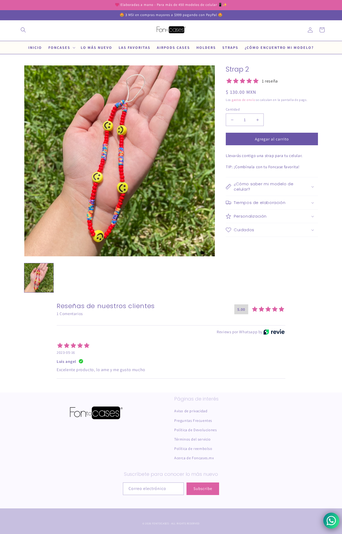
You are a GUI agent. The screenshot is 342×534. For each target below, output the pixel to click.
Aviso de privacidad (190, 411)
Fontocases (160, 523)
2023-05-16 (66, 352)
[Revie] (274, 332)
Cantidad (233, 109)
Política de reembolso (193, 448)
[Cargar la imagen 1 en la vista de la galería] (39, 278)
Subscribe (202, 488)
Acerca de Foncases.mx (194, 458)
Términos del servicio (192, 439)
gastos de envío (243, 100)
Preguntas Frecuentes (193, 420)
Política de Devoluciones (195, 429)
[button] (23, 30)
